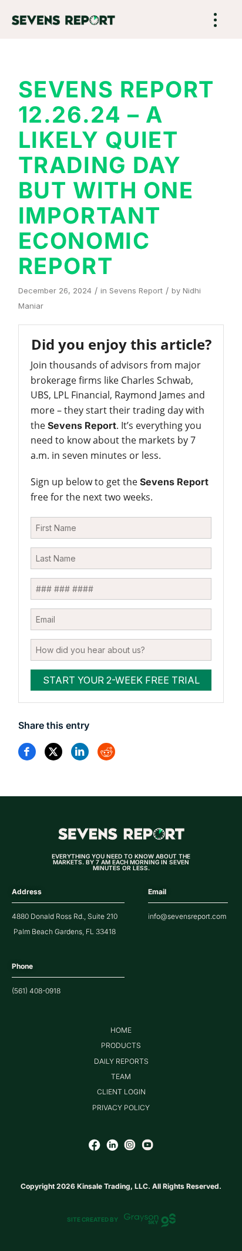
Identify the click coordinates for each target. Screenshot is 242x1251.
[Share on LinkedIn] (80, 751)
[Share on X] (53, 751)
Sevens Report (136, 290)
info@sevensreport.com (187, 916)
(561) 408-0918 (36, 990)
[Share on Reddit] (106, 751)
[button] (215, 20)
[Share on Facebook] (27, 751)
